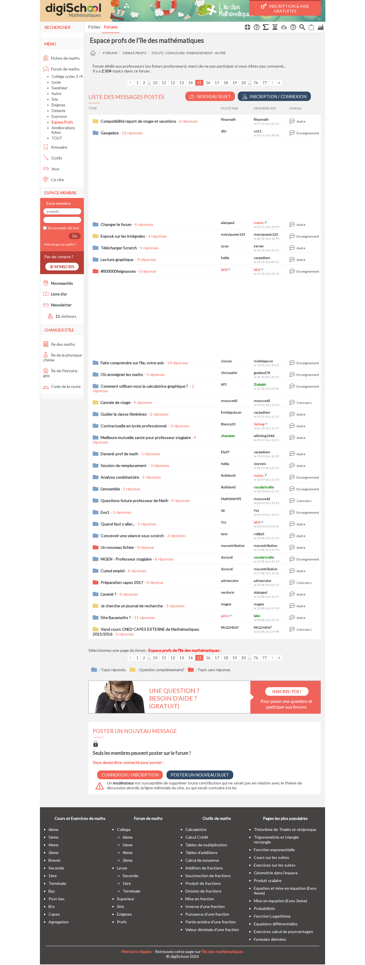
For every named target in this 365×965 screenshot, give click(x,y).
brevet (54, 860)
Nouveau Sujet (213, 96)
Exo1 (105, 512)
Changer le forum (116, 224)
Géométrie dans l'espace (276, 872)
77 (264, 82)
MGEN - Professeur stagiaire (126, 559)
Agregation (58, 921)
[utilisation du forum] (247, 28)
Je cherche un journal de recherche (132, 605)
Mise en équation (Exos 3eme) (280, 900)
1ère (52, 875)
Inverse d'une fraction (205, 906)
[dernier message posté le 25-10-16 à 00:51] (293, 260)
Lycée (56, 82)
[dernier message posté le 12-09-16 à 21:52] (293, 489)
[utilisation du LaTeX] (266, 28)
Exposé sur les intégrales (123, 236)
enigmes (124, 914)
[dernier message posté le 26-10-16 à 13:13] (293, 248)
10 (155, 82)
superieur (125, 898)
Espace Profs (134, 53)
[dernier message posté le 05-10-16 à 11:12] (293, 414)
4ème (53, 844)
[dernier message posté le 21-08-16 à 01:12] (293, 582)
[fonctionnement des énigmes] (293, 28)
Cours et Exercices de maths (80, 818)
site (120, 906)
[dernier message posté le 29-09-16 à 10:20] (293, 454)
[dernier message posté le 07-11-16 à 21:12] (293, 121)
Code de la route (65, 386)
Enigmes (58, 105)
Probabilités (264, 908)
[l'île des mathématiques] (182, 11)
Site (55, 99)
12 (173, 82)
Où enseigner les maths (122, 374)
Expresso (59, 116)
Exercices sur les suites (274, 865)
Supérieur (60, 88)
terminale (57, 883)
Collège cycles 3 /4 (67, 76)
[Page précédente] (130, 83)
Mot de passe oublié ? (59, 244)
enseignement (200, 53)
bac (51, 891)
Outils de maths (216, 818)
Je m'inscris (62, 266)
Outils (56, 157)
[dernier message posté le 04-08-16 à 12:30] (293, 618)
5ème (53, 837)
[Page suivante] (272, 83)
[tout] (157, 53)
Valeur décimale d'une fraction (212, 929)
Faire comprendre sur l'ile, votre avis (132, 362)
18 (226, 82)
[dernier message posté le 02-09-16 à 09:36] (293, 524)
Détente (58, 110)
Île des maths (62, 344)
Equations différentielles (276, 923)
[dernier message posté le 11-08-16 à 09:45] (293, 606)
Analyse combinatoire (120, 477)
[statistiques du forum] (320, 28)
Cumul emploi (113, 570)
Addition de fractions (204, 867)
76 (256, 82)
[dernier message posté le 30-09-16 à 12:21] (293, 438)
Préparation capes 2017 (122, 582)
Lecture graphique (117, 259)
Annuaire (58, 147)
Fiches (94, 26)
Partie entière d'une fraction (210, 921)
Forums (111, 26)
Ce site (57, 179)
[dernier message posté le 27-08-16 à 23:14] (293, 559)
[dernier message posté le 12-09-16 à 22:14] (293, 477)
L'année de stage (116, 402)
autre (220, 53)
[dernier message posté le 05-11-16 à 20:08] (293, 133)
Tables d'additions (201, 852)
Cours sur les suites (271, 857)
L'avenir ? (108, 594)
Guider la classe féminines (124, 414)
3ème (53, 852)
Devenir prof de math (119, 453)
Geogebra (110, 132)
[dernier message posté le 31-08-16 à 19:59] (293, 547)
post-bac (56, 898)
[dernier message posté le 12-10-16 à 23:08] (293, 386)
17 (217, 82)
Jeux (54, 168)
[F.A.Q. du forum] (256, 28)
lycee (122, 867)
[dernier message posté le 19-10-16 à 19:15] (293, 363)
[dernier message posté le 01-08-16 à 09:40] (293, 629)
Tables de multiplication (206, 844)
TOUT (57, 138)
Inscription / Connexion (278, 96)
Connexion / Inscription (130, 774)
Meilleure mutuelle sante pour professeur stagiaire (146, 437)
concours (174, 53)
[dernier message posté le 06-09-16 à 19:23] (293, 512)
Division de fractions (203, 891)
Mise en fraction (199, 898)
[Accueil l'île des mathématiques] (93, 53)
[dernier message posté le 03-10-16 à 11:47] (293, 426)
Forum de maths (65, 68)
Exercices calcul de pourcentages (283, 931)
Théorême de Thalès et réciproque (285, 829)
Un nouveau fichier (117, 547)
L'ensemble (110, 488)
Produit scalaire (267, 880)
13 (181, 82)
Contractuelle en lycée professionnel (134, 425)
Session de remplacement (124, 465)
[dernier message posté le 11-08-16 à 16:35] (293, 594)
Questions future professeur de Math (134, 500)
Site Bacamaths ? (116, 617)
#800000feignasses (118, 271)
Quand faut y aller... (118, 523)
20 (243, 82)
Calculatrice (195, 829)
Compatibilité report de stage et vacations (138, 121)
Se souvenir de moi (63, 228)
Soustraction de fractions (208, 875)
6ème (53, 829)
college (124, 829)
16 (208, 82)
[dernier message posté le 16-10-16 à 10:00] (293, 375)
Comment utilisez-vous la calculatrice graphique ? (145, 386)
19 (234, 82)
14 (190, 82)
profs (122, 921)
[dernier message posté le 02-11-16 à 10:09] (293, 224)
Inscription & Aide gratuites (288, 8)
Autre (56, 93)
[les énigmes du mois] (275, 28)
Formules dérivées (270, 939)
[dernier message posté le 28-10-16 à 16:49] (293, 236)
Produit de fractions (203, 883)
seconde (56, 867)
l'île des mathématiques (223, 951)
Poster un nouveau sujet (200, 774)
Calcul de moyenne (202, 860)
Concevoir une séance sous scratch (132, 535)
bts (51, 906)
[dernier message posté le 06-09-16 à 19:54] (293, 501)
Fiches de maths (65, 58)
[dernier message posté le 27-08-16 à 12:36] (293, 571)
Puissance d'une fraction (207, 914)
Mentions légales (136, 951)
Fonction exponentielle (274, 849)
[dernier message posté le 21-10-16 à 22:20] (293, 271)
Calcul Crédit (196, 837)
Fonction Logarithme (272, 916)
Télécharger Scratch (119, 247)
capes (54, 914)
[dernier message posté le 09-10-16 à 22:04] (293, 402)
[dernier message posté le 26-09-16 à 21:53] (293, 466)
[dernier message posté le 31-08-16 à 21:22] (293, 536)
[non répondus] (311, 28)
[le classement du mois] (284, 28)
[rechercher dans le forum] (302, 28)
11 (164, 82)
